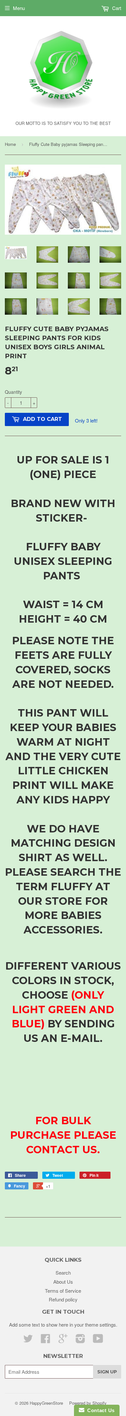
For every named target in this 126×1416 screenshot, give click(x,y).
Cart (116, 8)
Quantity (13, 392)
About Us (63, 1281)
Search (63, 1272)
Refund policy (63, 1299)
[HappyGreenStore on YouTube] (98, 1340)
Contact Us (99, 1410)
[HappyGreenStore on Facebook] (45, 1340)
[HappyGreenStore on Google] (63, 1340)
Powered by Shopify (88, 1403)
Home (10, 144)
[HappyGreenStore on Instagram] (80, 1340)
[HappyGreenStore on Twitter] (28, 1340)
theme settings (100, 1324)
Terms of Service (63, 1290)
